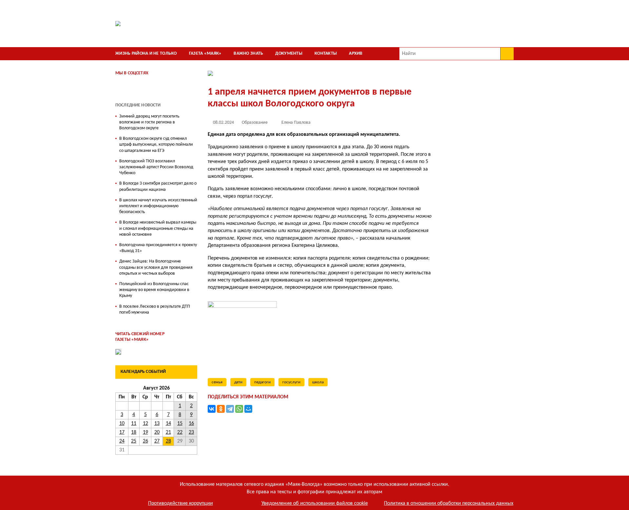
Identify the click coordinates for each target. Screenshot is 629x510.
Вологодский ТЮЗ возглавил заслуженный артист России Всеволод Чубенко (156, 167)
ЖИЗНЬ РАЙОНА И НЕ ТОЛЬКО (146, 53)
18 (133, 432)
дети (238, 382)
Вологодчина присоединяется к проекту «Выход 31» (158, 248)
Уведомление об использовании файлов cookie (314, 503)
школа (318, 382)
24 (121, 441)
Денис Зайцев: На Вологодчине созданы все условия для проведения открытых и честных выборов (156, 267)
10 (121, 423)
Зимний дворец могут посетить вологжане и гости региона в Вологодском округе (149, 122)
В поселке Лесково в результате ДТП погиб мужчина (154, 309)
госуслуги (291, 382)
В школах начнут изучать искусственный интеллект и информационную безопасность (158, 206)
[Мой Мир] (248, 409)
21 (168, 432)
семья (217, 382)
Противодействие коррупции (180, 503)
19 (145, 432)
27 (157, 441)
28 (168, 441)
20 (157, 432)
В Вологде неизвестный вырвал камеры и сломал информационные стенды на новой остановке (157, 228)
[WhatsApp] (239, 409)
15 (179, 423)
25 (133, 441)
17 (121, 432)
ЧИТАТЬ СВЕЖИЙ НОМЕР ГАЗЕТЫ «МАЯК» (139, 337)
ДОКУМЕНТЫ (288, 53)
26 (145, 441)
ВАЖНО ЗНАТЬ (248, 53)
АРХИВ (355, 53)
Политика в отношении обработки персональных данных (448, 503)
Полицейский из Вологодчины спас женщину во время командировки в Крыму (154, 290)
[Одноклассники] (221, 409)
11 (133, 423)
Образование (255, 122)
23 (191, 432)
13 (157, 423)
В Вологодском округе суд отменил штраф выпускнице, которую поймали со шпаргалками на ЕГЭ (156, 144)
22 (179, 432)
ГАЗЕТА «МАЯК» (205, 53)
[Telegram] (230, 409)
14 (168, 423)
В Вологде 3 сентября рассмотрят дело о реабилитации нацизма (158, 186)
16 (191, 423)
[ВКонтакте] (212, 409)
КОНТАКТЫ (325, 53)
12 (145, 423)
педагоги (262, 382)
